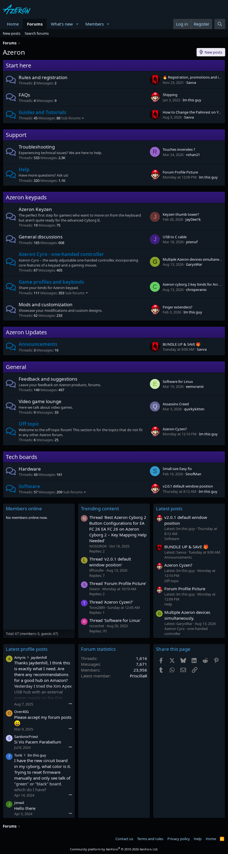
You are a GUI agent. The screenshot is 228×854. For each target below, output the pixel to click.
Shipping (170, 94)
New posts (11, 33)
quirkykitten (194, 408)
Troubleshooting (37, 147)
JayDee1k (193, 219)
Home (13, 24)
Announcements (38, 344)
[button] (77, 24)
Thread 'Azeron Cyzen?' (111, 602)
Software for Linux (178, 381)
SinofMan (193, 473)
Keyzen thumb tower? (181, 214)
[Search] (219, 24)
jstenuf (191, 241)
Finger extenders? (177, 307)
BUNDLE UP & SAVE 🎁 (181, 344)
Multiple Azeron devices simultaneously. (187, 615)
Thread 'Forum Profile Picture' (117, 583)
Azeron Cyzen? (175, 428)
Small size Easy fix (177, 468)
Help (24, 169)
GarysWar (194, 264)
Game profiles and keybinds (51, 282)
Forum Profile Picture (180, 172)
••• (70, 704)
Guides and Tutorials (42, 112)
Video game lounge (40, 401)
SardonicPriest (26, 736)
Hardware (30, 469)
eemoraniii (195, 386)
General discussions (41, 236)
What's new (62, 24)
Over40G (21, 711)
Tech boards (21, 457)
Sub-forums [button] (71, 117)
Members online (24, 508)
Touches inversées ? (179, 149)
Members (94, 24)
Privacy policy (178, 838)
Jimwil (19, 802)
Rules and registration (43, 77)
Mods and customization (46, 304)
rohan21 (193, 154)
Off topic (29, 424)
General (16, 367)
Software (29, 486)
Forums (35, 24)
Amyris (20, 657)
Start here (18, 65)
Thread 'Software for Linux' (115, 620)
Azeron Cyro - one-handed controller (61, 254)
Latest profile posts (27, 649)
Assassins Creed (176, 403)
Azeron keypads (26, 197)
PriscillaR (138, 676)
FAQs (24, 95)
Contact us (124, 838)
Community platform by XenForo (114, 849)
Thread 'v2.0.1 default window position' (110, 561)
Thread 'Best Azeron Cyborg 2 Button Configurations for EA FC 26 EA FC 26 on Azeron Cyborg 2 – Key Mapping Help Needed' (118, 528)
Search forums (37, 33)
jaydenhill (39, 657)
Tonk (18, 755)
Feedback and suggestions (48, 379)
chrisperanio (196, 289)
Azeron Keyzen (35, 209)
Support (16, 135)
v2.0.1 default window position (188, 486)
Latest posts (169, 508)
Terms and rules (150, 838)
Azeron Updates (26, 332)
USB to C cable (175, 236)
